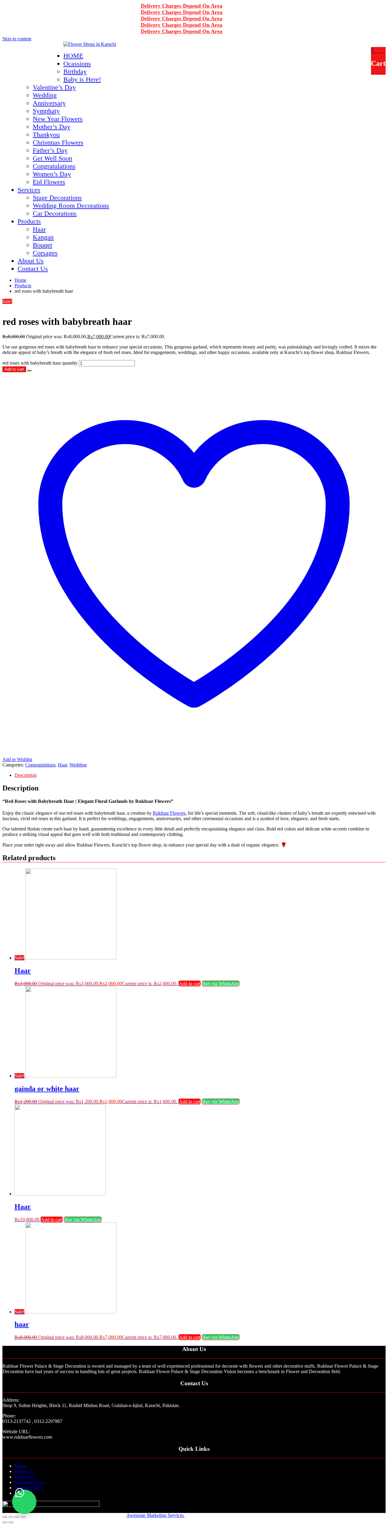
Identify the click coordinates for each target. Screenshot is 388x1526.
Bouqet (42, 245)
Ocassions (77, 63)
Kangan (43, 237)
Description (26, 775)
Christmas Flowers (58, 142)
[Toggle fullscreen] (17, 1517)
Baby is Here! (82, 79)
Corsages (45, 253)
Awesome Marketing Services (155, 1515)
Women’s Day (52, 174)
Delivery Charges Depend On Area (168, 6)
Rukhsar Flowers (169, 813)
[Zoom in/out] (23, 1517)
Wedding (45, 95)
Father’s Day (50, 150)
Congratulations (54, 166)
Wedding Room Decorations (71, 205)
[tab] (200, 775)
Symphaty (46, 111)
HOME (73, 55)
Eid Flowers (49, 182)
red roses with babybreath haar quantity (40, 362)
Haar (39, 229)
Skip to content (16, 38)
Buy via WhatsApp (220, 983)
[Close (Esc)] (4, 1517)
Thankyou (46, 134)
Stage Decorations (57, 197)
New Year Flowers (58, 119)
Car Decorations (55, 213)
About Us (31, 260)
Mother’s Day (51, 126)
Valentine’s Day (54, 87)
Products (29, 221)
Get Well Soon (52, 158)
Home (20, 1465)
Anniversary (49, 103)
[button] (29, 369)
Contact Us (33, 268)
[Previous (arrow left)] (4, 1522)
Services (29, 190)
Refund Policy (28, 1487)
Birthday (75, 71)
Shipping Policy (30, 1482)
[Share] (10, 1517)
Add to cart (14, 369)
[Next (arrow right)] (10, 1522)
